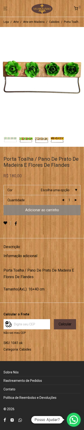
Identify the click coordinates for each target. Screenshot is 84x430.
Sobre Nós (11, 372)
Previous (4, 79)
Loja (6, 22)
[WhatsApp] (20, 420)
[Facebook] (5, 420)
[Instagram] (12, 420)
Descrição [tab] (12, 247)
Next (79, 79)
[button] (74, 420)
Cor (10, 190)
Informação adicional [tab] (20, 256)
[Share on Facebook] (15, 224)
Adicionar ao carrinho (42, 210)
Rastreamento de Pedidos (23, 380)
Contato (9, 389)
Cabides (54, 22)
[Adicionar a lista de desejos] (7, 223)
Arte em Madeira (34, 22)
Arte (16, 22)
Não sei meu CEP (15, 332)
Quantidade (16, 200)
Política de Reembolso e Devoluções (30, 397)
